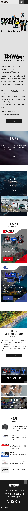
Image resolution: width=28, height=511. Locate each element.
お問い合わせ (6, 490)
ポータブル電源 (19, 287)
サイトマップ (22, 490)
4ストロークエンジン (9, 251)
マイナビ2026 (8, 407)
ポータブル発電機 (8, 288)
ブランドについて (19, 259)
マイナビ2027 (18, 407)
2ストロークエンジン (9, 254)
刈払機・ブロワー (19, 292)
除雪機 (6, 291)
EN (22, 2)
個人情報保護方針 (14, 490)
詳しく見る (13, 121)
